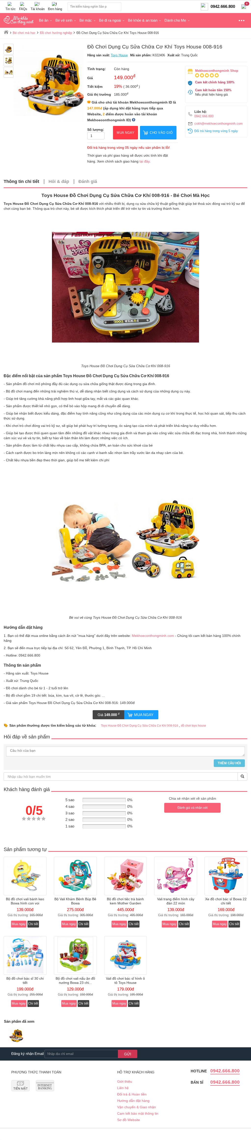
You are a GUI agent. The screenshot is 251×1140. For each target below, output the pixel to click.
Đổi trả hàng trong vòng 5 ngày (216, 131)
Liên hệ (123, 1088)
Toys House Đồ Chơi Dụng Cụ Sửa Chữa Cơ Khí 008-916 (140, 725)
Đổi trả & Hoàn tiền (132, 1094)
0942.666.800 (203, 116)
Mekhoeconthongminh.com (153, 636)
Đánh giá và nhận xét (192, 808)
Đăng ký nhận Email (27, 1053)
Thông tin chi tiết (21, 181)
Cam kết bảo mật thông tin (137, 1113)
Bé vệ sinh (63, 20)
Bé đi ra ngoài (110, 20)
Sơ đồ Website (128, 1120)
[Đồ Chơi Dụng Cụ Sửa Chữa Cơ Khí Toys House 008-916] (16, 1036)
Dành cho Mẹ (175, 20)
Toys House (119, 55)
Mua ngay (143, 715)
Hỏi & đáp (59, 181)
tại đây (144, 161)
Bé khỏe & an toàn (142, 20)
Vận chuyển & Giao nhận (136, 1107)
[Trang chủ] (6, 32)
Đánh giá (87, 181)
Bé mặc (85, 20)
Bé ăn (43, 20)
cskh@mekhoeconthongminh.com (218, 123)
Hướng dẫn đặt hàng (133, 1101)
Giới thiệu (124, 1081)
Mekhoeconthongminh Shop (216, 71)
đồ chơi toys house (193, 725)
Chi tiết (33, 924)
